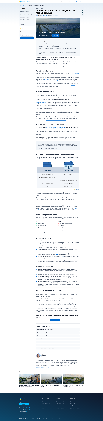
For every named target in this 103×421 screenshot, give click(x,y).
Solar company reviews (60, 403)
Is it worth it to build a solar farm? (26, 22)
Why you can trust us (45, 401)
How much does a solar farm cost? (26, 13)
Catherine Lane (55, 15)
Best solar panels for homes (75, 408)
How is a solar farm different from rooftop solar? (26, 15)
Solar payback (72, 406)
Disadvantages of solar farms (25, 21)
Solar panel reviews (59, 405)
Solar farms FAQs (23, 24)
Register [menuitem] (82, 1)
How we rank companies (46, 403)
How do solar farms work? (24, 11)
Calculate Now (27, 37)
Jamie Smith (45, 15)
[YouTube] (29, 407)
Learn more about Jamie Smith (42, 367)
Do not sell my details (56, 418)
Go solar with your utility (60, 401)
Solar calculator (73, 401)
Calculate (56, 35)
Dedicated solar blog (45, 405)
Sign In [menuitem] (77, 1)
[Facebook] (26, 407)
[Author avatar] (37, 15)
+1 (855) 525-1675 (27, 409)
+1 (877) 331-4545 (29, 411)
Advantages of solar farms (24, 19)
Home (20, 5)
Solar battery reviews (60, 406)
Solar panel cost (73, 405)
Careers (43, 408)
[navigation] (24, 1)
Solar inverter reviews (60, 408)
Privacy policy (41, 418)
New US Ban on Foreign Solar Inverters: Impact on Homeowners (29, 386)
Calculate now (55, 320)
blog (23, 5)
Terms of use (48, 418)
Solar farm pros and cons (24, 17)
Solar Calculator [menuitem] (62, 1)
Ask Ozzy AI (72, 403)
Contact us (43, 406)
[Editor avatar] (38, 15)
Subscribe (24, 404)
